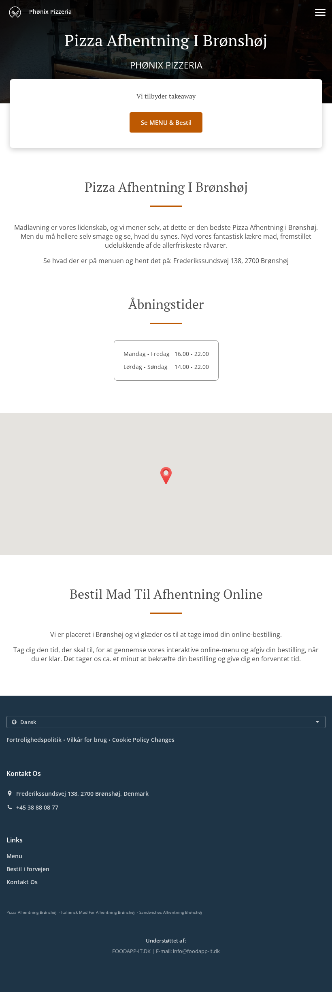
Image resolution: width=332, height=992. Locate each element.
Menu (14, 856)
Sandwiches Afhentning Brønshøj (170, 912)
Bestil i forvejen (27, 869)
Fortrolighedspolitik (34, 739)
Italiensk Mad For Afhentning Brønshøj (98, 912)
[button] (320, 12)
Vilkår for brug (87, 739)
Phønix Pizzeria (50, 11)
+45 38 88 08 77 (37, 807)
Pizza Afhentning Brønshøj (31, 912)
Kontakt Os (22, 882)
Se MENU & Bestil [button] (166, 122)
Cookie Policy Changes (143, 739)
